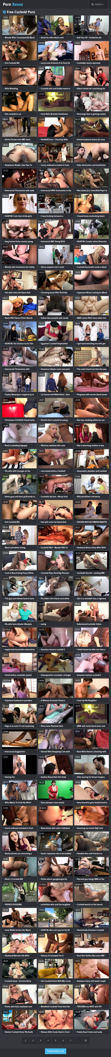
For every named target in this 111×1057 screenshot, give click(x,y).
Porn (13, 4)
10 (86, 1040)
